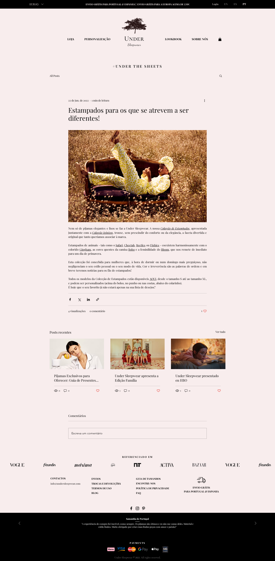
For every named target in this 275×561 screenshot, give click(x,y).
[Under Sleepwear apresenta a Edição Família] (137, 354)
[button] (36, 4)
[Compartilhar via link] (97, 299)
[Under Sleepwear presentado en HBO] (198, 354)
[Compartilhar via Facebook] (70, 299)
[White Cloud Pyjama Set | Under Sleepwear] (77, 354)
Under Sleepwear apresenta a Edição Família (136, 378)
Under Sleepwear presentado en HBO (197, 378)
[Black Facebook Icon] (131, 508)
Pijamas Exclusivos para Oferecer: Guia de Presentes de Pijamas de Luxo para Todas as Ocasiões (75, 378)
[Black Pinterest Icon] (143, 508)
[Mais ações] (204, 100)
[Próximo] (255, 523)
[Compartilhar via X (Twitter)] (79, 299)
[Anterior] (19, 523)
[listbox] (36, 4)
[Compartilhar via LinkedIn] (88, 299)
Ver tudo (220, 332)
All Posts (54, 75)
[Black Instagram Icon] (137, 508)
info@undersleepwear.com (65, 483)
